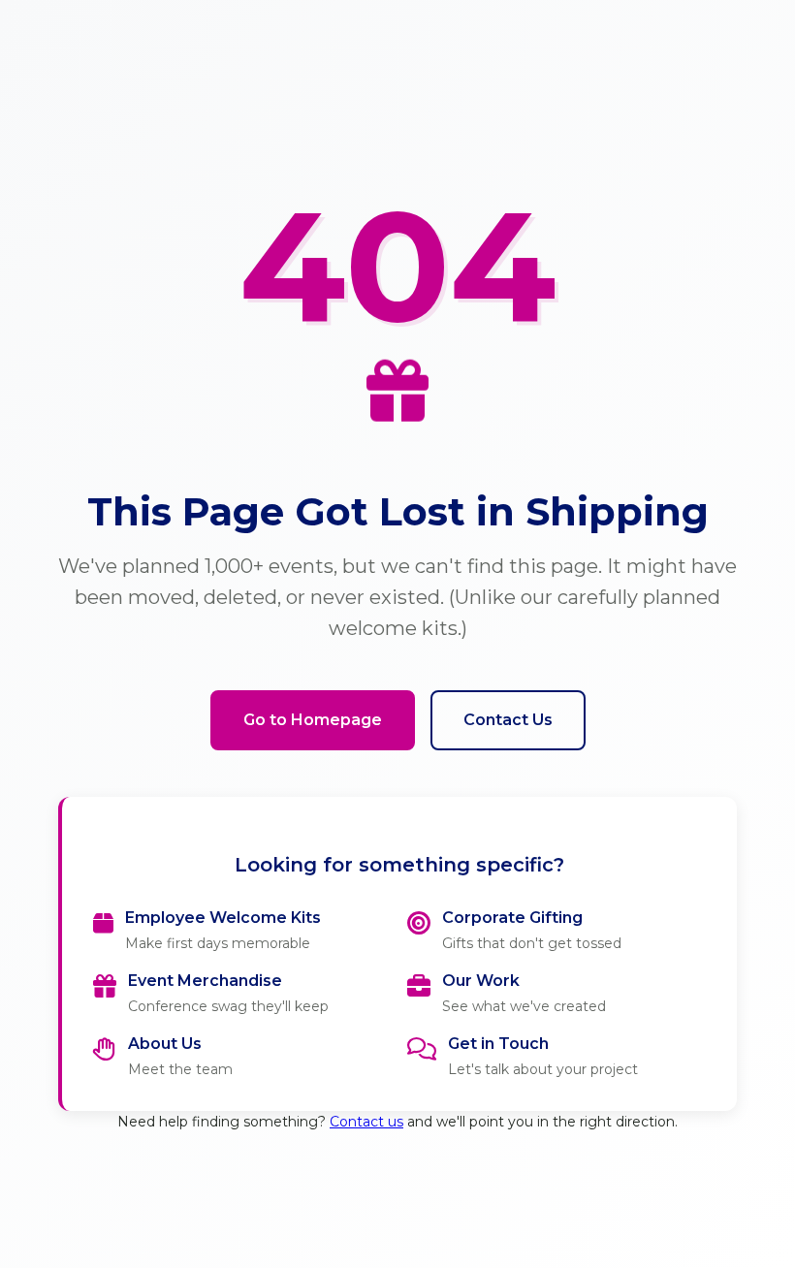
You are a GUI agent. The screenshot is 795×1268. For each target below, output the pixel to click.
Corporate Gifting (512, 917)
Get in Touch (498, 1043)
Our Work (481, 980)
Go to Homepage (312, 720)
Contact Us (508, 720)
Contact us (366, 1121)
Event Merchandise (205, 980)
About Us (165, 1043)
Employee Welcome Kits (223, 917)
